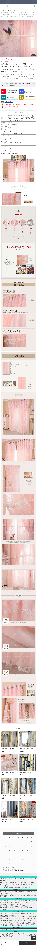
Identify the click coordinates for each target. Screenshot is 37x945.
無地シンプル (12, 10)
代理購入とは (9, 102)
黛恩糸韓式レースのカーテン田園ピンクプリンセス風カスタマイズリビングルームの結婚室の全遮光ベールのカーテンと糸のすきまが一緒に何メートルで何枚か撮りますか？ (18, 15)
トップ (3, 10)
